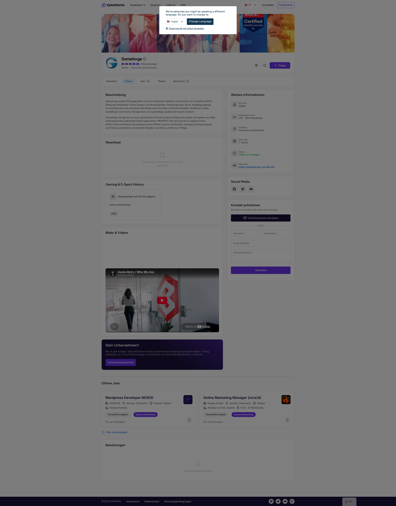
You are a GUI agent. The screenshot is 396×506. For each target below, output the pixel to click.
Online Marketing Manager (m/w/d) (232, 398)
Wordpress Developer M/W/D (129, 398)
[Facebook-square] (234, 189)
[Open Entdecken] (144, 5)
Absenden (260, 270)
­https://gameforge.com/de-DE (256, 167)
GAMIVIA (115, 403)
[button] (256, 65)
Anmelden (268, 4)
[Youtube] (251, 189)
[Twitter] (242, 189)
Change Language (200, 21)
